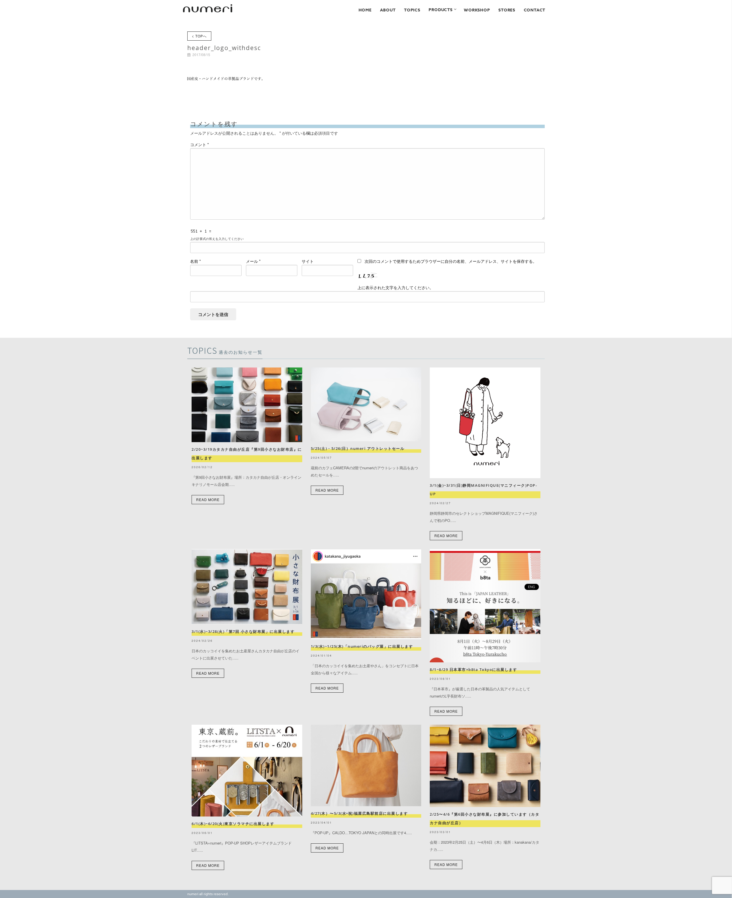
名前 (195, 261)
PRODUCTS (440, 10)
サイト (308, 261)
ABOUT (387, 10)
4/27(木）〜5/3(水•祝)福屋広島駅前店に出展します (359, 813)
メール (253, 261)
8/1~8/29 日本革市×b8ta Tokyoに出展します (473, 669)
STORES (506, 10)
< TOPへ (199, 35)
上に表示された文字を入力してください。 (395, 287)
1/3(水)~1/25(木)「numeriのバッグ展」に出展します (362, 646)
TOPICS (412, 10)
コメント (199, 144)
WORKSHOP (477, 10)
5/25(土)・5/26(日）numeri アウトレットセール (360, 448)
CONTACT (535, 10)
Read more (208, 499)
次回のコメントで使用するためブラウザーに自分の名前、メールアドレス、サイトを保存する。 (451, 261)
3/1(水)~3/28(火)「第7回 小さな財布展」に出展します (243, 631)
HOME (365, 10)
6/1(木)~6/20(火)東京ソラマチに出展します (233, 823)
